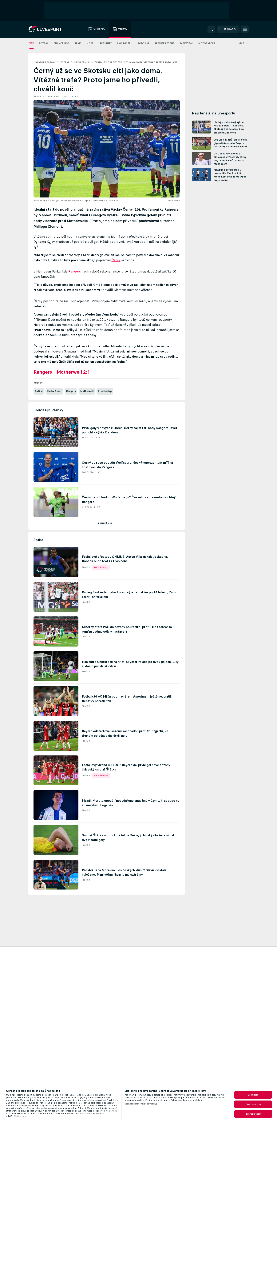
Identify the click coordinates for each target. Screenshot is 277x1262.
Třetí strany (20, 1116)
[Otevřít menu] (245, 29)
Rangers (74, 271)
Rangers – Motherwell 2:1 (62, 372)
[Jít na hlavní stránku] (50, 29)
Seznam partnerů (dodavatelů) (141, 1103)
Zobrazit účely (253, 1114)
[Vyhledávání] (211, 29)
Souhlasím (253, 1094)
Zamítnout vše (253, 1104)
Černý (116, 260)
